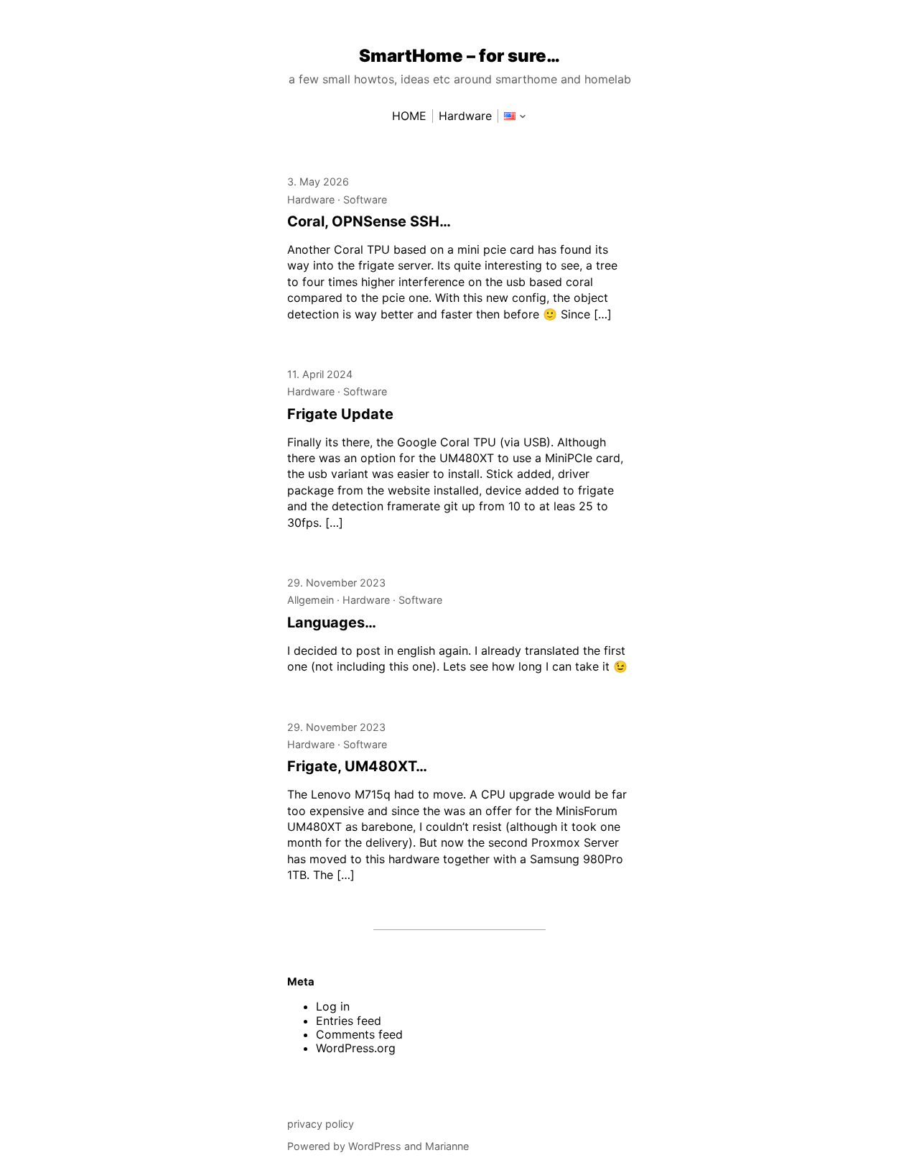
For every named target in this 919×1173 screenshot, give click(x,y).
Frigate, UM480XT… (357, 766)
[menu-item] (510, 116)
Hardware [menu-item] (465, 116)
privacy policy (320, 1124)
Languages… (331, 622)
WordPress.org (356, 1048)
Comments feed (359, 1034)
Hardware (311, 199)
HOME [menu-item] (409, 116)
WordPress (374, 1146)
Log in (333, 1006)
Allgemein (310, 600)
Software (365, 199)
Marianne (447, 1146)
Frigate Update (340, 414)
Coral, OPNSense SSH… (369, 221)
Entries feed (348, 1020)
